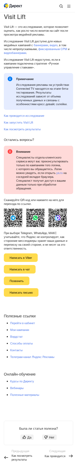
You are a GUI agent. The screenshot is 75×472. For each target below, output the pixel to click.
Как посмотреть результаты (22, 129)
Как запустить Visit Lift (18, 122)
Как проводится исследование (24, 115)
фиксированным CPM (52, 49)
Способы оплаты (21, 343)
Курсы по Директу (22, 381)
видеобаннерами (15, 53)
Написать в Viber (21, 258)
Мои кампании (19, 330)
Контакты (16, 350)
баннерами (41, 45)
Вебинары (17, 388)
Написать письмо (21, 292)
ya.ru (59, 173)
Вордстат (16, 336)
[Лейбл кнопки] (69, 6)
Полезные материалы (24, 395)
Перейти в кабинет (22, 323)
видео (54, 45)
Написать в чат (20, 269)
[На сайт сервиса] (14, 6)
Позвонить (17, 281)
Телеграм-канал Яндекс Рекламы (32, 357)
